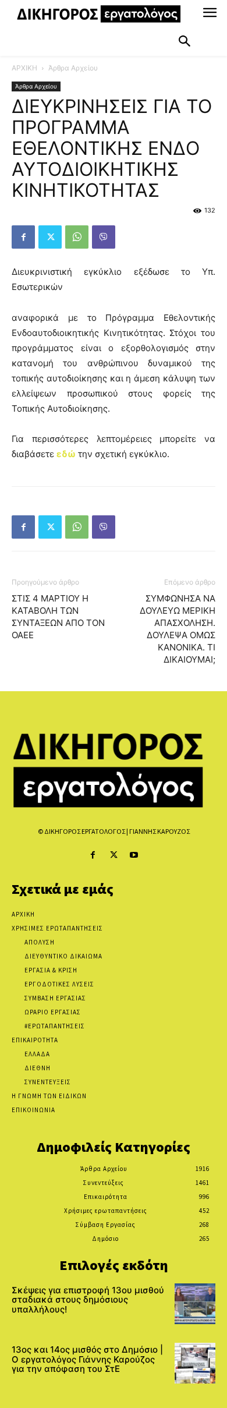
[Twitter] (50, 237)
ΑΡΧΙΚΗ (24, 67)
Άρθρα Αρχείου (73, 67)
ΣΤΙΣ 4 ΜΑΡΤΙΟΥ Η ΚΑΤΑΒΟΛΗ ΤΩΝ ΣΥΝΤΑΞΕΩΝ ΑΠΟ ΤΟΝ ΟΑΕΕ (58, 617)
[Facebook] (23, 237)
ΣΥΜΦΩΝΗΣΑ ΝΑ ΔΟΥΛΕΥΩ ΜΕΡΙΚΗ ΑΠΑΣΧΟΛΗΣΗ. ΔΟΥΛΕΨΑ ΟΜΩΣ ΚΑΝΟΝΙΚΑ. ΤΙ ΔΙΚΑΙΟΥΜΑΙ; (177, 629)
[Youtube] (134, 855)
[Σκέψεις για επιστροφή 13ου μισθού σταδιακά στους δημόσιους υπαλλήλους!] (195, 1303)
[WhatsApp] (76, 237)
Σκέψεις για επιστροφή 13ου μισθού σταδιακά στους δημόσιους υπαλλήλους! (88, 1300)
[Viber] (103, 237)
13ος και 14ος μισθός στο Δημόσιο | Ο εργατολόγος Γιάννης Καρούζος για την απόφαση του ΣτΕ (87, 1359)
